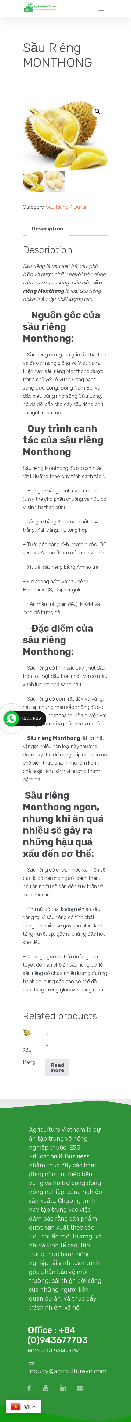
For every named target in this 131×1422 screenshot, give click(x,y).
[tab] (48, 229)
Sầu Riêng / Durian (67, 207)
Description (47, 229)
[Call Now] (11, 718)
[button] (97, 111)
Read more (57, 1067)
